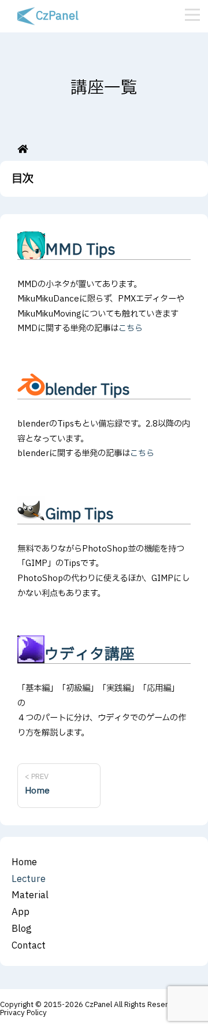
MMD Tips (80, 250)
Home (24, 862)
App (20, 912)
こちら (130, 328)
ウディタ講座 (89, 655)
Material (30, 895)
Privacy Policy (23, 1013)
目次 (23, 179)
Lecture (29, 879)
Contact (29, 946)
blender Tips (87, 390)
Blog (22, 929)
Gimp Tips (79, 514)
